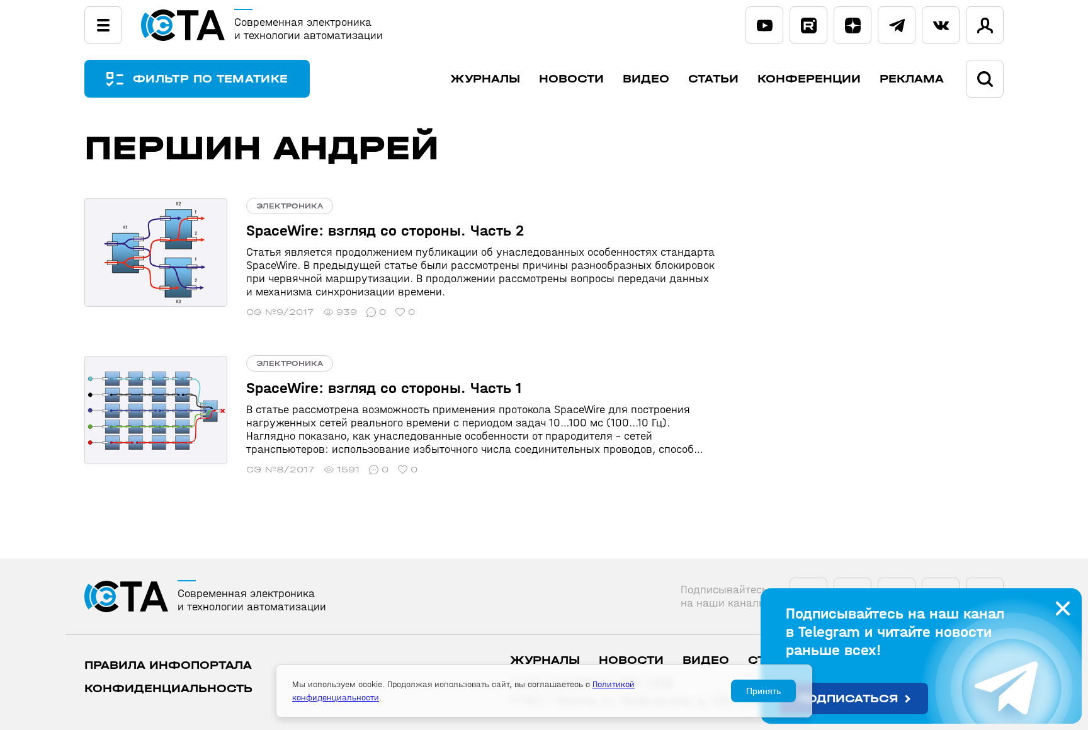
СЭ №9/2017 (280, 312)
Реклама (912, 79)
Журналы (485, 79)
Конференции (809, 79)
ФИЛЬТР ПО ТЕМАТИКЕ (210, 79)
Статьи (713, 79)
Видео (646, 79)
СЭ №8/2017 (280, 469)
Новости (571, 79)
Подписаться (848, 698)
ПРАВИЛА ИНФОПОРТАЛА (168, 665)
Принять (763, 691)
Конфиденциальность (168, 688)
